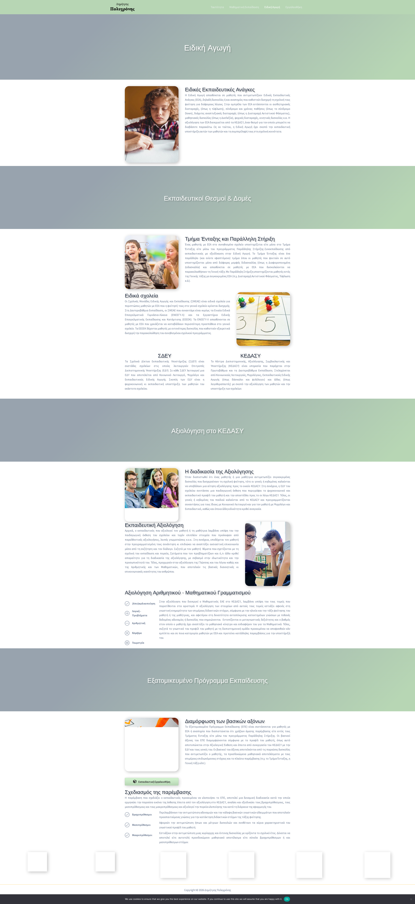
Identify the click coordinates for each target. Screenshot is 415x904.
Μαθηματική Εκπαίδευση (244, 7)
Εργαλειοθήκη (293, 7)
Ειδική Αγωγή (272, 7)
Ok (286, 899)
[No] (411, 899)
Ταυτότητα (217, 7)
